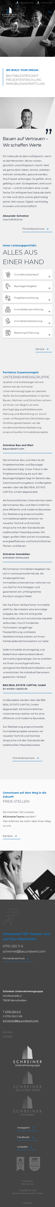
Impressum (27, 1181)
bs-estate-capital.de (15, 688)
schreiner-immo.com (16, 557)
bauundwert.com (13, 448)
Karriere (8, 1032)
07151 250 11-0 (13, 946)
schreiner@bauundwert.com (24, 951)
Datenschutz (27, 1184)
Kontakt (8, 1036)
